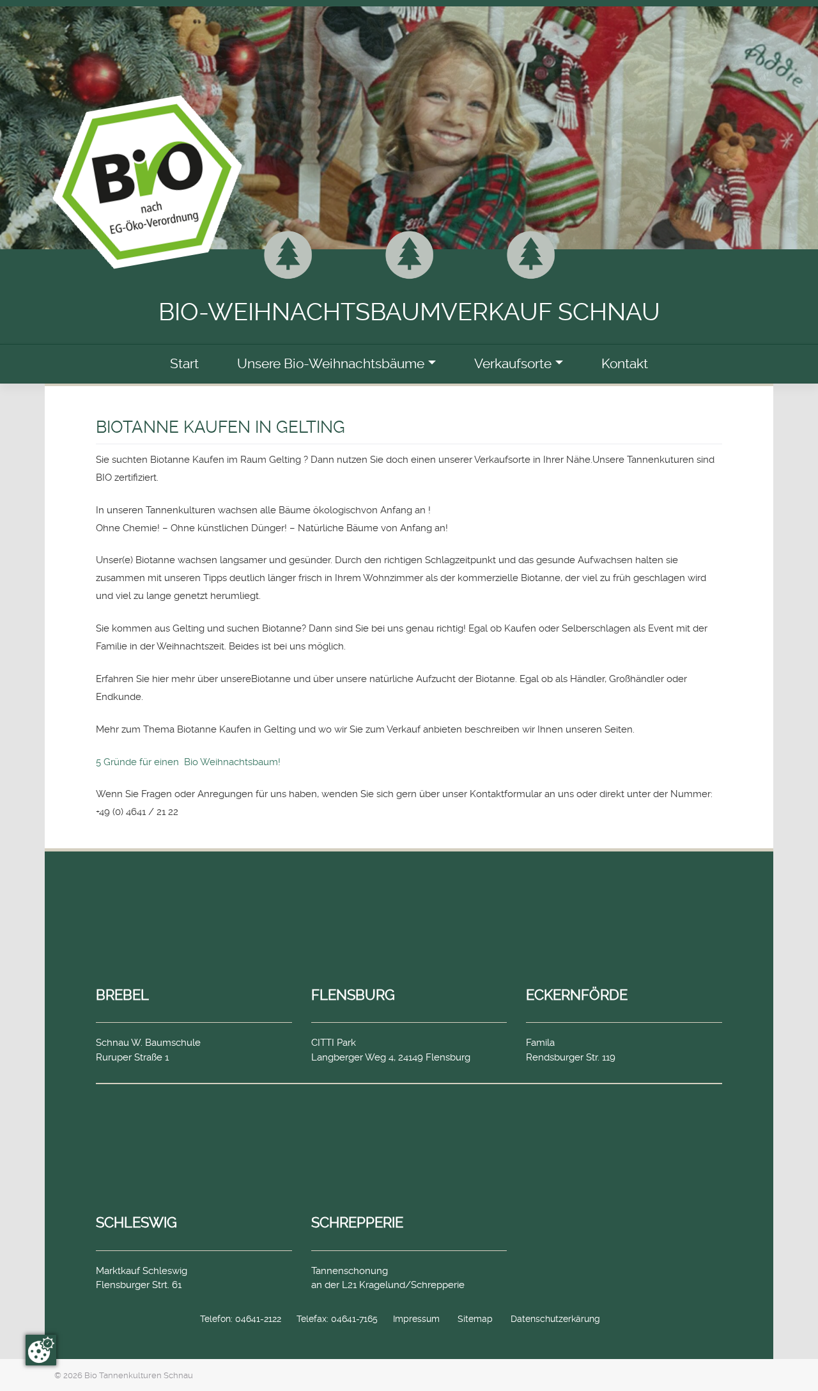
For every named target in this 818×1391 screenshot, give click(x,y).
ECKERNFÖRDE (577, 994)
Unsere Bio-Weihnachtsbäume (330, 363)
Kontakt (624, 363)
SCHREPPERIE (357, 1222)
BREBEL (122, 994)
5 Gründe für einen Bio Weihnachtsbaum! (188, 762)
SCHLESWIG (136, 1222)
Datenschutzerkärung (555, 1319)
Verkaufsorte (513, 363)
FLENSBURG (353, 994)
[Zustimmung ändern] (41, 1350)
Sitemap (475, 1319)
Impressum (416, 1319)
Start (184, 363)
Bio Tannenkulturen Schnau (138, 1375)
